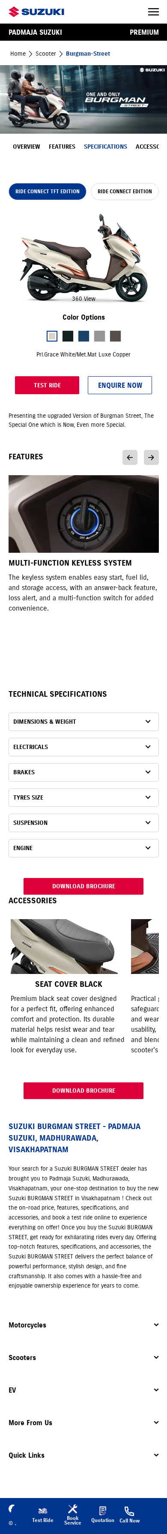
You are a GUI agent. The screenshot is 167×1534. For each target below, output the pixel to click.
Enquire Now (120, 385)
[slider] (84, 258)
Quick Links (27, 1455)
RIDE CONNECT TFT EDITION (47, 191)
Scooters (22, 1357)
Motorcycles (27, 1325)
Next (151, 457)
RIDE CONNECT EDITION (125, 191)
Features (62, 146)
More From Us (30, 1422)
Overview (26, 146)
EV (12, 1390)
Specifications (105, 146)
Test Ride (47, 385)
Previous (129, 457)
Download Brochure (83, 886)
